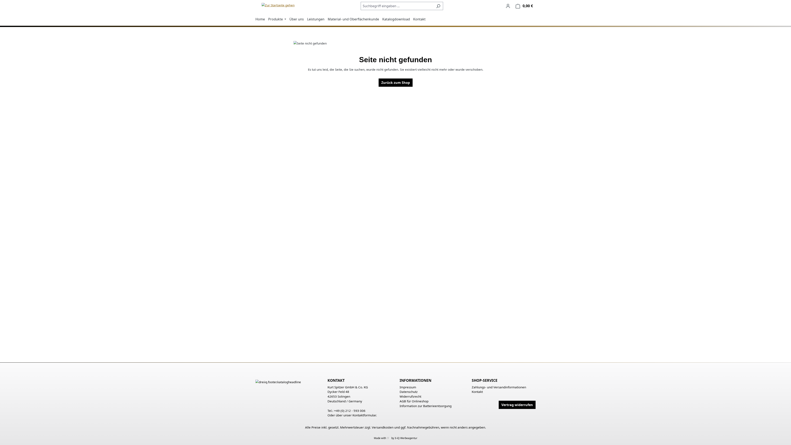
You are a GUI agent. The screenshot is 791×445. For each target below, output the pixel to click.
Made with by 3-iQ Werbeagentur (395, 438)
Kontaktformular (364, 415)
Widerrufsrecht (410, 396)
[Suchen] (438, 6)
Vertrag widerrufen (517, 405)
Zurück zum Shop (395, 82)
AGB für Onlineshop (414, 401)
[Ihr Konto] (508, 6)
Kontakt (477, 392)
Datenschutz (409, 392)
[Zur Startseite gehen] (278, 4)
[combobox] (397, 6)
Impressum (408, 387)
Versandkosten (382, 427)
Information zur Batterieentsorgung (426, 406)
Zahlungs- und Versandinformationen (499, 387)
